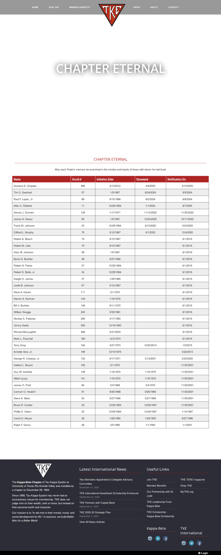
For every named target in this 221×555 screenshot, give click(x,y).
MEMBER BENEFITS (79, 7)
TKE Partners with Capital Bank (97, 502)
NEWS (137, 7)
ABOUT (154, 7)
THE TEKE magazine (192, 479)
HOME (35, 7)
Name (17, 179)
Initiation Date (105, 179)
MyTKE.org (186, 491)
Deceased (142, 179)
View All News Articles (92, 522)
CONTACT (173, 7)
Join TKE (152, 479)
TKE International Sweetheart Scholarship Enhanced (108, 493)
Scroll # (76, 179)
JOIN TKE (54, 7)
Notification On (176, 179)
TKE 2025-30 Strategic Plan (95, 512)
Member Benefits (156, 485)
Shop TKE (186, 485)
